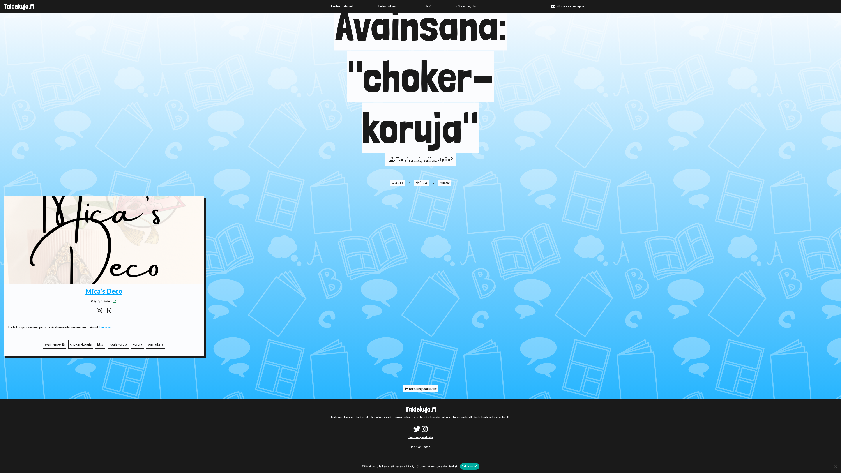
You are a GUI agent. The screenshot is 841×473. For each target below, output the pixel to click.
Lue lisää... (106, 327)
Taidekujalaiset (341, 6)
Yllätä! (445, 183)
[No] (835, 466)
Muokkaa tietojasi (570, 6)
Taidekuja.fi (19, 6)
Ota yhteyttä (466, 6)
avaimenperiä (54, 344)
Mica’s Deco (103, 291)
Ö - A (423, 183)
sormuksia (155, 344)
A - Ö (398, 183)
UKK (427, 6)
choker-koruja (81, 344)
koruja (137, 344)
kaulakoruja (118, 344)
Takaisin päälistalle (422, 161)
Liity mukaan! (388, 6)
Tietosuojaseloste (420, 437)
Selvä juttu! (469, 466)
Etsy (100, 344)
